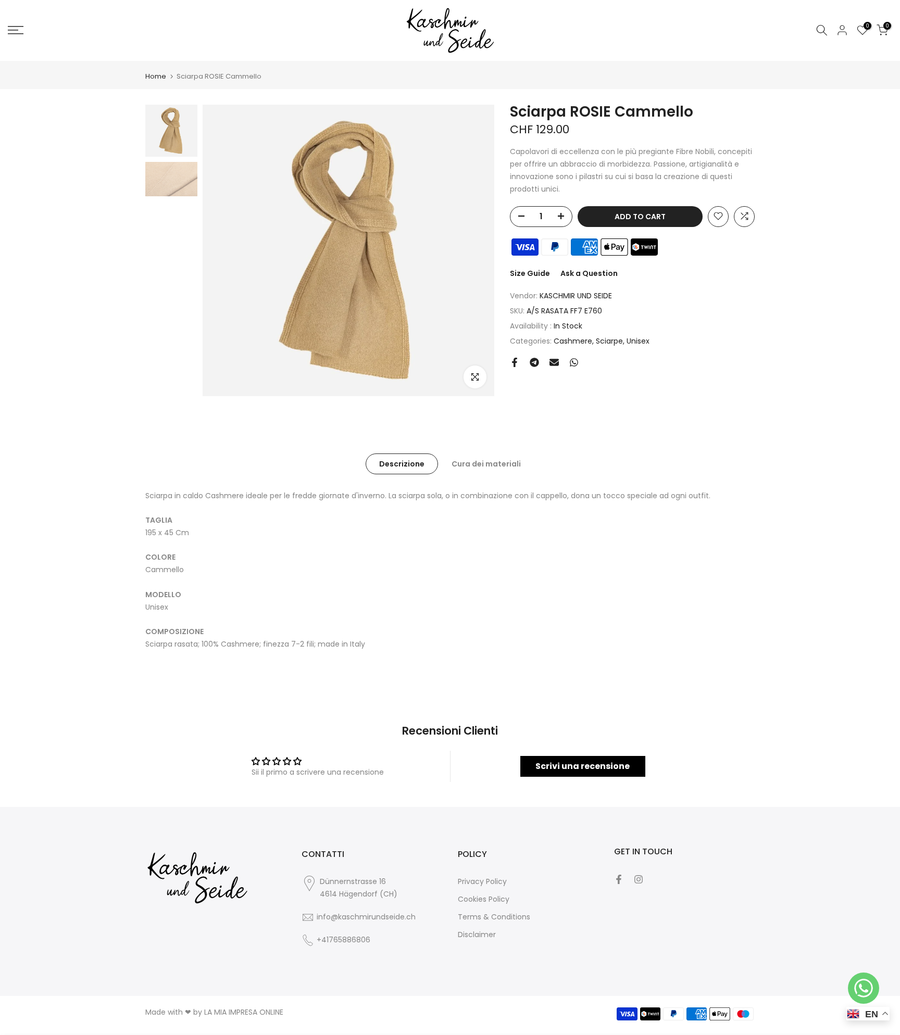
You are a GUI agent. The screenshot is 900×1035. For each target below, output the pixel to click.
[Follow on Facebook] (618, 879)
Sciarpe (609, 340)
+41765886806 (343, 940)
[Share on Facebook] (514, 362)
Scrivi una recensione (582, 766)
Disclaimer (477, 934)
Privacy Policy (482, 881)
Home (155, 76)
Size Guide (530, 273)
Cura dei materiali (486, 463)
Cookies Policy (483, 899)
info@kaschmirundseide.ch (366, 917)
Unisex (638, 340)
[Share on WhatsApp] (574, 362)
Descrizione (401, 463)
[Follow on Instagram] (638, 879)
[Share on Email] (554, 362)
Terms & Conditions (494, 917)
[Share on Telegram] (534, 362)
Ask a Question (589, 273)
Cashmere (573, 340)
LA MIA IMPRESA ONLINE (243, 1012)
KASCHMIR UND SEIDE (576, 296)
